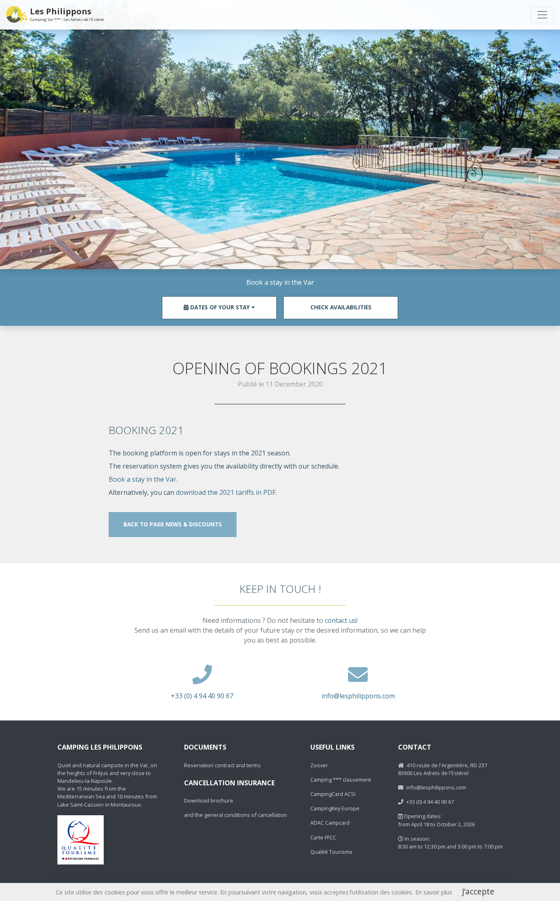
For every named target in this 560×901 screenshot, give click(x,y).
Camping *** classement (340, 779)
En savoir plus (433, 892)
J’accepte (478, 891)
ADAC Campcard (330, 822)
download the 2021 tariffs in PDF (225, 492)
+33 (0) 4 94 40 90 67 (202, 695)
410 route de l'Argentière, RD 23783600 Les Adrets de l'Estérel (442, 769)
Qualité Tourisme (331, 851)
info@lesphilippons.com (358, 695)
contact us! (341, 620)
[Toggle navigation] (542, 15)
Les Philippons (67, 14)
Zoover (319, 765)
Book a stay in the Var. (143, 479)
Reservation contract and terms (222, 765)
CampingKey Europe (335, 808)
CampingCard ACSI (332, 794)
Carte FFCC (323, 837)
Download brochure (208, 800)
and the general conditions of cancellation (235, 815)
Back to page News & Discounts (172, 524)
